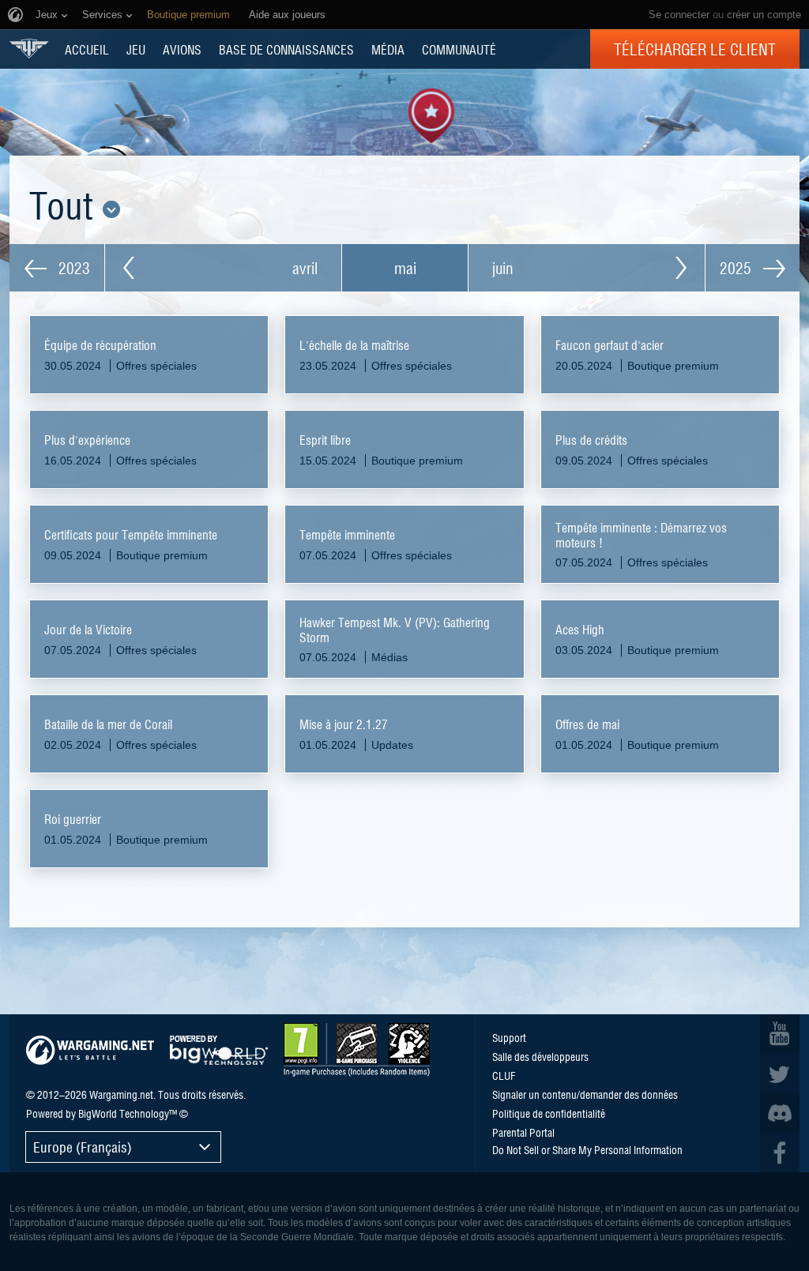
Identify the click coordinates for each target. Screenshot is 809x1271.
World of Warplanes (29, 48)
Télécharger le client (695, 49)
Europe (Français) (82, 1146)
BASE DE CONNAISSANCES (286, 49)
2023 (72, 268)
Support (509, 1037)
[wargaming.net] (90, 1050)
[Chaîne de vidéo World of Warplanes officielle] (780, 1034)
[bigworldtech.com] (219, 1050)
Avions (182, 49)
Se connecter (679, 15)
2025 (737, 268)
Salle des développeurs (540, 1056)
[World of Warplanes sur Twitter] (780, 1073)
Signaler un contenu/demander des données (585, 1094)
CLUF (503, 1075)
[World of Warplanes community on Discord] (780, 1113)
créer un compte (764, 15)
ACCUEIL (87, 49)
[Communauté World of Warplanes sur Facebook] (780, 1152)
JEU (135, 49)
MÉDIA (387, 49)
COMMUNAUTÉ (459, 49)
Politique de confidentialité (548, 1113)
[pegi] (357, 1050)
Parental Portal (523, 1132)
